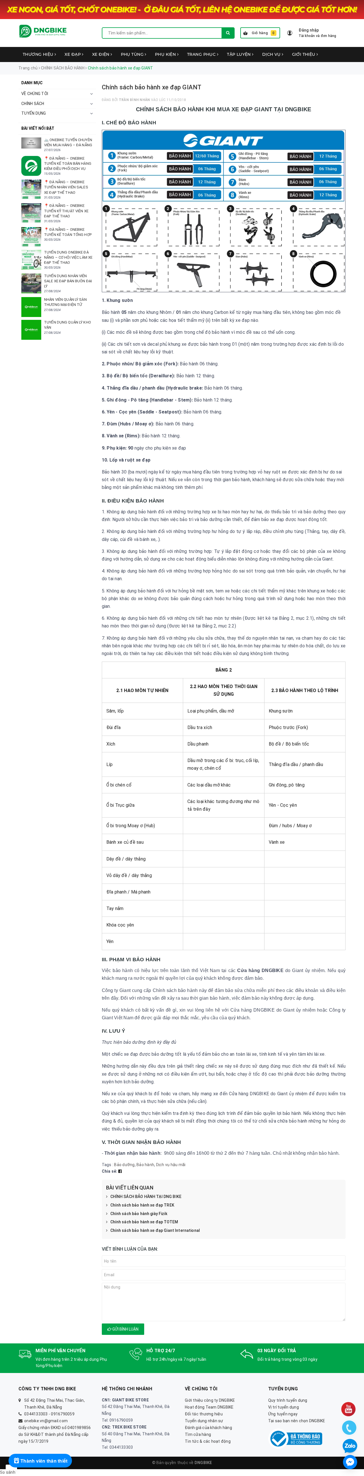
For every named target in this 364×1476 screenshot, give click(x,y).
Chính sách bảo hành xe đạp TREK (142, 1205)
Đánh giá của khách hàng (208, 1427)
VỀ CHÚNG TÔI (34, 93)
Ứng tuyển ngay (283, 1414)
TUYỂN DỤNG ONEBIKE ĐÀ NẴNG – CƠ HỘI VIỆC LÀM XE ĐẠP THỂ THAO (68, 257)
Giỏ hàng (263, 33)
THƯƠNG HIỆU (39, 54)
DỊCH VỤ (272, 54)
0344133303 (36, 1414)
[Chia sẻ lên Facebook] (120, 1171)
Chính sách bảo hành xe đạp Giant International (155, 1230)
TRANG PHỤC (202, 54)
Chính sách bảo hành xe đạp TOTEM (144, 1222)
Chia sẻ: (109, 1171)
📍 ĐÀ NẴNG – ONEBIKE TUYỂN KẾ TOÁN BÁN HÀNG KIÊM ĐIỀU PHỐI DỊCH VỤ (67, 163)
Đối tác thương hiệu (204, 1414)
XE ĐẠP (73, 54)
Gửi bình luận (124, 1329)
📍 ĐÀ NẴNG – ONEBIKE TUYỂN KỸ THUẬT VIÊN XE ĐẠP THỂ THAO (66, 210)
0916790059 (63, 1414)
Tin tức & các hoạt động (208, 1441)
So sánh (7, 1472)
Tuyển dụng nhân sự (204, 1421)
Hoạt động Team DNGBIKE (209, 1407)
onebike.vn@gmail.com (46, 1421)
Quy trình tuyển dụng (287, 1400)
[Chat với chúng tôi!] (350, 1462)
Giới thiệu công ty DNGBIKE (210, 1400)
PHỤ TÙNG (133, 54)
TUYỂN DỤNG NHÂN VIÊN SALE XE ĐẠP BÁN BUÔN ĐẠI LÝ (68, 281)
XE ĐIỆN (101, 54)
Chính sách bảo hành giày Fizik (138, 1213)
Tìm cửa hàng (198, 1434)
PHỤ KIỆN (166, 54)
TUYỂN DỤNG (33, 113)
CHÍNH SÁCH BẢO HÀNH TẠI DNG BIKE (145, 1196)
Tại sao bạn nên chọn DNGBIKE (296, 1421)
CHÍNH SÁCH (32, 103)
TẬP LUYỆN (239, 54)
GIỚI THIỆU (304, 54)
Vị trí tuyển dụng (283, 1407)
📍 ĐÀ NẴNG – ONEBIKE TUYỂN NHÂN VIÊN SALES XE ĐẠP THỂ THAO (66, 187)
